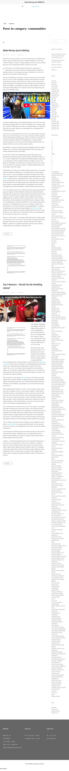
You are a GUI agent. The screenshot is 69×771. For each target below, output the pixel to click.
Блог (52, 694)
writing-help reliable (58, 687)
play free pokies (56, 524)
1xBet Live (54, 69)
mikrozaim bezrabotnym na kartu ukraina (56, 473)
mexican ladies (56, 467)
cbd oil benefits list (58, 267)
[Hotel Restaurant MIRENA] (34, 11)
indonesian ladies (57, 407)
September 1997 (55, 127)
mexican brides (56, 466)
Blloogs (54, 242)
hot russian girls (57, 379)
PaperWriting (55, 512)
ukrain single (56, 639)
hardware (54, 357)
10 (52, 141)
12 (52, 145)
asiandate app (56, 201)
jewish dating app (57, 425)
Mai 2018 (53, 111)
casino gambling (56, 262)
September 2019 (55, 95)
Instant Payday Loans (58, 409)
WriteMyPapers (56, 683)
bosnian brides (56, 248)
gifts (53, 352)
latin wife (54, 428)
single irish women (57, 595)
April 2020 (54, 82)
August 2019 (54, 96)
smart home (55, 604)
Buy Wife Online (56, 255)
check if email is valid (58, 274)
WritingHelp (55, 689)
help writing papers (57, 359)
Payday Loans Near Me (58, 520)
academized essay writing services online (57, 175)
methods (5, 178)
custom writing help (58, 292)
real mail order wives (58, 545)
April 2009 (54, 114)
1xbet (53, 154)
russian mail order (57, 565)
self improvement (57, 577)
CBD (52, 265)
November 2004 (55, 123)
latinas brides (56, 432)
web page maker (56, 668)
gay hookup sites (57, 350)
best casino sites (57, 216)
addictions (55, 178)
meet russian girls (57, 460)
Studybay (54, 614)
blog (53, 244)
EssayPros (54, 322)
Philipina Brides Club (58, 522)
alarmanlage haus (57, 186)
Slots (53, 598)
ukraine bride (56, 641)
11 (52, 143)
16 (52, 152)
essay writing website (58, 318)
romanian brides (56, 547)
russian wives (56, 574)
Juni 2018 (53, 109)
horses (53, 375)
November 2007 (55, 116)
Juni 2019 (53, 100)
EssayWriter (55, 326)
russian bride (55, 551)
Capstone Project (57, 256)
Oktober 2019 (54, 93)
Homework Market (57, 366)
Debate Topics (55, 301)
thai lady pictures (57, 627)
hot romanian (56, 377)
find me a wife (56, 336)
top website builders (58, 630)
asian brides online (57, 200)
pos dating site (56, 536)
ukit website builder (58, 637)
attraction (55, 205)
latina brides (55, 430)
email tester (55, 315)
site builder (55, 597)
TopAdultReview (56, 632)
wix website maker (57, 675)
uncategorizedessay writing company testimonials (58, 660)
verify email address (58, 666)
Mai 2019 (53, 102)
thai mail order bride (58, 629)
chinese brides (56, 276)
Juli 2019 (53, 98)
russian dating (56, 563)
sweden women (56, 620)
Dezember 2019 (55, 89)
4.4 (52, 161)
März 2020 (54, 84)
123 (52, 147)
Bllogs (53, 240)
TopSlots (54, 634)
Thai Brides (55, 625)
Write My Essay (56, 680)
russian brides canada (58, 556)
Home (5, 23)
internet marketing (58, 414)
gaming (53, 347)
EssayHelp (54, 320)
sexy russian (55, 582)
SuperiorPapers (56, 618)
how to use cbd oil (57, 400)
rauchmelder (55, 543)
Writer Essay (55, 685)
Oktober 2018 (54, 103)
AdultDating (55, 180)
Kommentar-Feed (55, 711)
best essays (55, 221)
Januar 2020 (54, 88)
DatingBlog (55, 299)
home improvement (57, 361)
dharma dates (56, 302)
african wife (55, 184)
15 (52, 150)
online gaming (56, 490)
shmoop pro (55, 590)
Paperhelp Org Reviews (58, 510)
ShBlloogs (54, 584)
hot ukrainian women (58, 382)
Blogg (53, 246)
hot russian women (57, 380)
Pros (52, 542)
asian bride (55, 198)
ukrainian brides (57, 652)
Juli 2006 (53, 118)
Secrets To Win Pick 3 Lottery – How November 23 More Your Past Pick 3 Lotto (58, 55)
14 (52, 148)
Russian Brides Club (57, 558)
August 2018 (54, 107)
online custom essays (58, 489)
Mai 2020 (53, 80)
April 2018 (54, 112)
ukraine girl (55, 643)
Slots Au (54, 600)
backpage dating (56, 210)
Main (53, 458)
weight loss (55, 673)
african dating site (57, 182)
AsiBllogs (54, 203)
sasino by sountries (57, 575)
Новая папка (55, 696)
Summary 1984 (55, 616)
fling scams (55, 338)
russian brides (56, 554)
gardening (54, 349)
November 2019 (55, 91)
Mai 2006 (53, 119)
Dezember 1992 (55, 128)
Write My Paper (56, 682)
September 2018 (55, 105)
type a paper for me (57, 636)
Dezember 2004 (55, 121)
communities (20, 55)
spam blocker (55, 613)
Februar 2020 (54, 86)
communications (56, 285)
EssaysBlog (55, 324)
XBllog (53, 691)
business (54, 253)
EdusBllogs (55, 310)
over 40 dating (56, 503)
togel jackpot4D (11, 424)
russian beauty (56, 549)
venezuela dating (57, 664)
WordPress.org (54, 712)
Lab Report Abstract (58, 427)
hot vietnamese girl (58, 384)
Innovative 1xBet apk (56, 64)
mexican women (56, 469)
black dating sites (57, 239)
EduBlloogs (55, 308)
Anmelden (53, 707)
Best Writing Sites (57, 233)
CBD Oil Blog (55, 269)
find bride (54, 334)
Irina (14, 55)
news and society (57, 483)
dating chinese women (58, 294)
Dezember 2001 (55, 125)
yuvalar (54, 692)
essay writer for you (58, 317)
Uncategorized (56, 657)
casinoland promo (57, 263)
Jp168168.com (35, 208)
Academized (55, 171)
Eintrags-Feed (54, 709)
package (23, 377)
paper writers (56, 508)
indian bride (55, 405)
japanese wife (55, 423)
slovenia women (56, 602)
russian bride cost (57, 552)
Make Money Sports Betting (16, 50)
